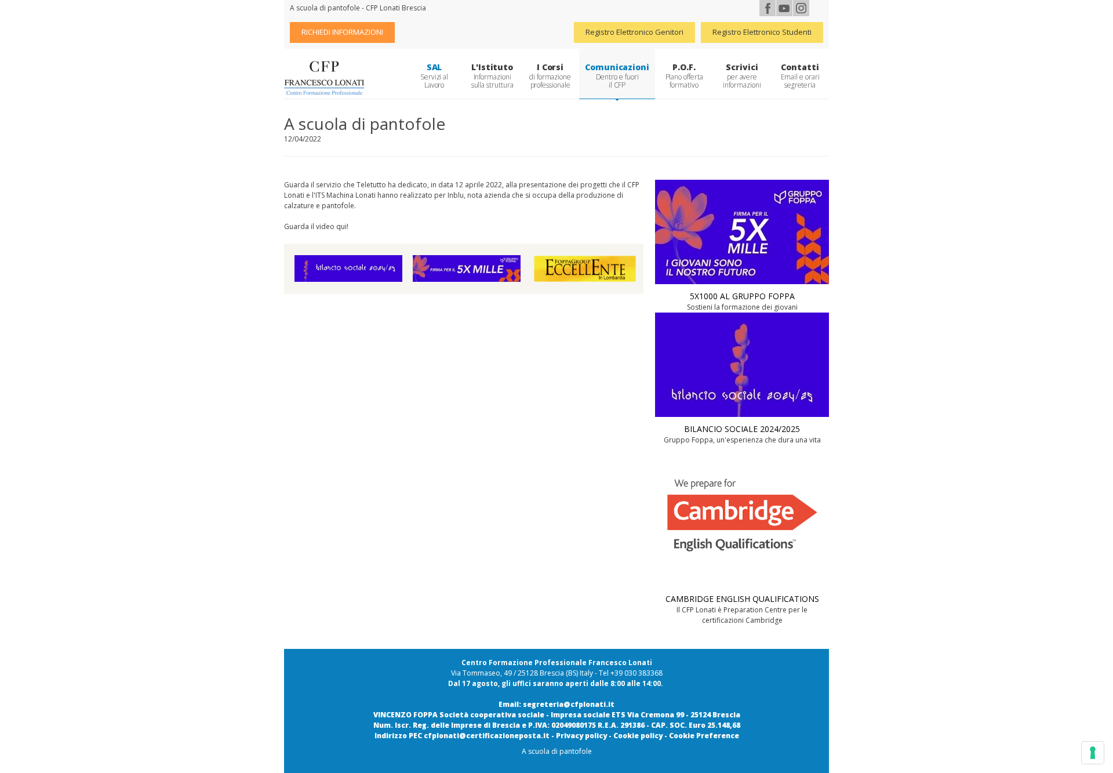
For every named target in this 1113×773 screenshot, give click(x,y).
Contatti (800, 75)
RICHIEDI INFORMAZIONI (342, 32)
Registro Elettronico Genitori (634, 32)
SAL (434, 75)
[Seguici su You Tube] (784, 8)
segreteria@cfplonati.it (568, 704)
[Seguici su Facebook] (767, 8)
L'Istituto (492, 75)
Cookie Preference (704, 736)
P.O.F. (684, 75)
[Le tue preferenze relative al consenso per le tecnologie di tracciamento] (1093, 753)
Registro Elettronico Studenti (762, 32)
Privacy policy (581, 736)
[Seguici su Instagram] (801, 8)
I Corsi (550, 75)
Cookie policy (638, 736)
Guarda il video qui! (316, 226)
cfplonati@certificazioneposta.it (487, 736)
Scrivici (742, 75)
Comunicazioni (617, 75)
